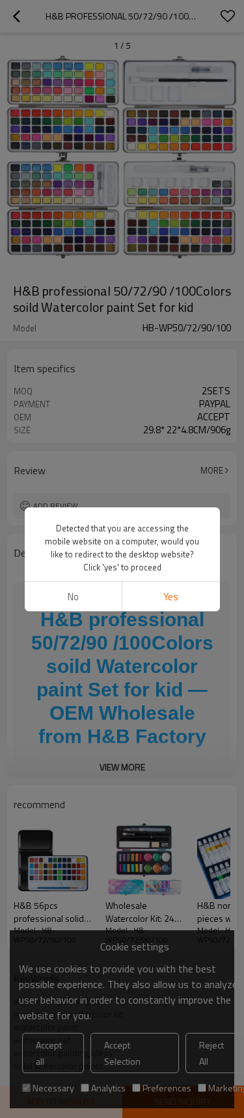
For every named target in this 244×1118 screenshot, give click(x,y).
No (73, 596)
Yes (170, 596)
